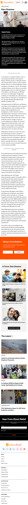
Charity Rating (4, 483)
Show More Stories (14, 328)
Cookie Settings (4, 503)
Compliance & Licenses (5, 489)
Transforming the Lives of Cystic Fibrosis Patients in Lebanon (13, 323)
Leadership (3, 498)
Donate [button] (18, 2)
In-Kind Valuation (4, 474)
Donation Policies (4, 472)
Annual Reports (4, 469)
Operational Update (5, 405)
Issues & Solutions (5, 6)
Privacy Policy (4, 501)
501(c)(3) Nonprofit (5, 485)
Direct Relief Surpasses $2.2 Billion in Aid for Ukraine (12, 304)
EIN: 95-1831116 (4, 487)
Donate (19, 252)
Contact (2, 456)
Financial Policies (4, 476)
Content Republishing (5, 496)
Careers (2, 458)
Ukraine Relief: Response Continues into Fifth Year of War (13, 284)
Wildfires (3, 355)
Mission (2, 461)
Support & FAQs (4, 463)
